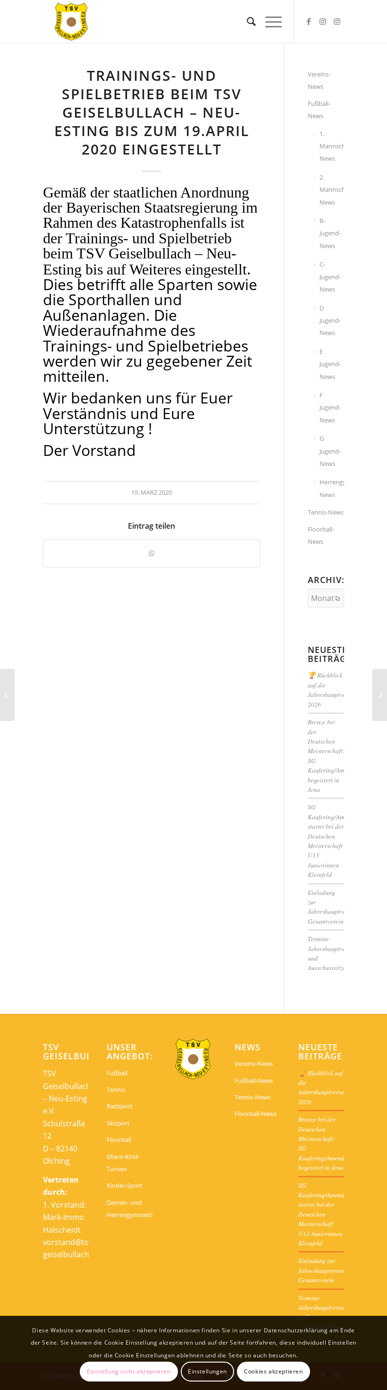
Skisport (118, 1123)
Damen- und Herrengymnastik (129, 1208)
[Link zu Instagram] (323, 21)
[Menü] (269, 21)
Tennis (116, 1089)
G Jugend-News (330, 451)
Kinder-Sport (125, 1185)
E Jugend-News (330, 364)
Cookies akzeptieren (273, 1371)
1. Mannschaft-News (332, 146)
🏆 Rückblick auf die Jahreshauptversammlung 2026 (341, 689)
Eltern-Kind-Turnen (123, 1162)
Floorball (119, 1139)
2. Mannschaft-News (332, 189)
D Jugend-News (330, 320)
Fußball (117, 1073)
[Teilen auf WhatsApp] (151, 553)
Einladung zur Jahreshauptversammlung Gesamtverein (341, 907)
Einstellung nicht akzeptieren (128, 1371)
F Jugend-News (330, 407)
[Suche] (246, 21)
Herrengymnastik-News (332, 488)
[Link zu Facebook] (309, 21)
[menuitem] (246, 21)
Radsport (120, 1106)
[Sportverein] (71, 21)
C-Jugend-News (330, 276)
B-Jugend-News (330, 233)
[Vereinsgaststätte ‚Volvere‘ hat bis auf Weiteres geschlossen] (7, 695)
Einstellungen (207, 1371)
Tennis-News (326, 512)
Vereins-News (319, 80)
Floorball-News (321, 535)
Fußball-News (319, 109)
